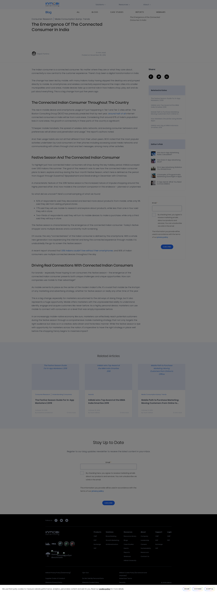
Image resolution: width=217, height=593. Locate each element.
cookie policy (104, 589)
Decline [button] (186, 589)
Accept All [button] (209, 589)
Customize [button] (198, 589)
